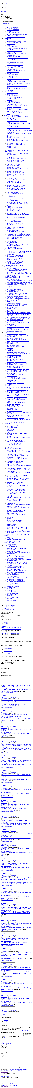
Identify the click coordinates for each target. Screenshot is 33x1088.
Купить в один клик (17, 1070)
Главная (6, 2)
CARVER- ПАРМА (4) (10, 605)
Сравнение (13, 697)
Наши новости (4, 626)
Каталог (3, 1014)
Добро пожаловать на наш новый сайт (11, 629)
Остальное (8, 619)
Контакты (6, 4)
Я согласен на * (15, 1069)
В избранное (4, 698)
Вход (5, 7)
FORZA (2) (6, 608)
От (1, 615)
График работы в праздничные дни (10, 633)
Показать (6, 622)
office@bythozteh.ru (25, 1030)
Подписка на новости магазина (9, 638)
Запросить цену (14, 1085)
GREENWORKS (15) (9, 609)
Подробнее (3, 695)
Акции (5, 3)
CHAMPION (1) (8, 606)
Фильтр (3, 667)
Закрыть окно (4, 1072)
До (17, 615)
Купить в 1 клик (5, 697)
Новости (3, 1016)
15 (15, 609)
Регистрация (7, 8)
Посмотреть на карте (9, 1038)
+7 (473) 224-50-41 (5, 1042)
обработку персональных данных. (18, 1069)
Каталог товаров (5, 23)
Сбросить (6, 623)
